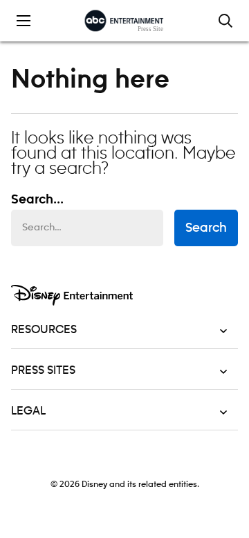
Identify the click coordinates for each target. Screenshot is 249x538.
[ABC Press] (124, 21)
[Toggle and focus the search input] (225, 21)
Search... (37, 200)
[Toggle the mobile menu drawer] (23, 20)
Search (206, 228)
